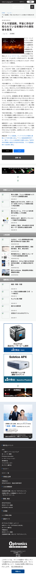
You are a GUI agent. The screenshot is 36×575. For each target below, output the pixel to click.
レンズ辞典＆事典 (6, 515)
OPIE (3, 449)
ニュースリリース (13, 56)
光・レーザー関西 (6, 454)
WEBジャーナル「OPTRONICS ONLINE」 (13, 525)
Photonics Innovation (7, 456)
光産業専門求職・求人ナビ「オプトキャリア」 (14, 491)
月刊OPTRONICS (6, 503)
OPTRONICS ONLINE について (18, 551)
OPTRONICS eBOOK (7, 507)
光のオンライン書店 (7, 505)
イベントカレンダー (7, 463)
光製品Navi (5, 481)
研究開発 (12, 33)
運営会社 (18, 554)
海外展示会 (5, 461)
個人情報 (18, 556)
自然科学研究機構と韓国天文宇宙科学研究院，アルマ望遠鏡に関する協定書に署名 (18, 142)
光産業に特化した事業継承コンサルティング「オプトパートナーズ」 (14, 494)
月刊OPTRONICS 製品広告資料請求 (12, 483)
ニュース (9, 13)
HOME (3, 13)
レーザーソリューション (8, 458)
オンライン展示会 (6, 465)
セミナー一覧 (5, 473)
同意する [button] (18, 571)
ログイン (22, 2)
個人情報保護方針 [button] (17, 566)
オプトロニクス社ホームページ (10, 523)
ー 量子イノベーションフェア (10, 452)
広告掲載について (18, 553)
